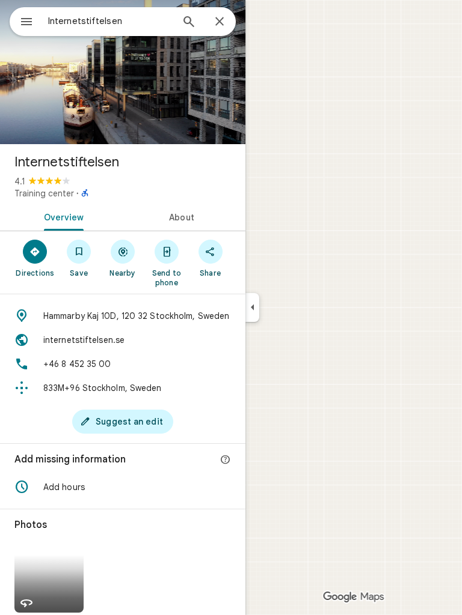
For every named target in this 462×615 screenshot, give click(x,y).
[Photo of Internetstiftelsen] (122, 72)
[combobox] (110, 21)
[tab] (61, 216)
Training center (44, 193)
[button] (122, 487)
